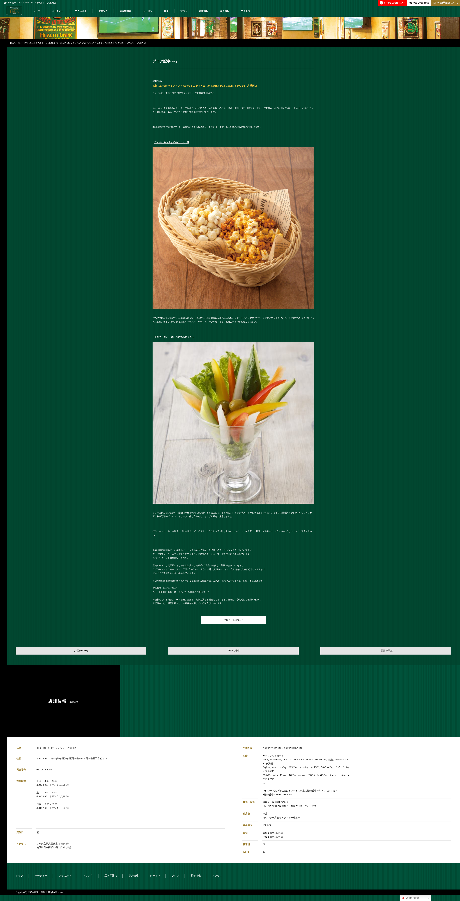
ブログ (183, 11)
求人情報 (224, 11)
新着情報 (203, 11)
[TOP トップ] (14, 12)
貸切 (166, 11)
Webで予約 (234, 650)
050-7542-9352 (170, 588)
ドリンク (103, 11)
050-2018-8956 (421, 2)
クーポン (147, 11)
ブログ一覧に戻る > (233, 620)
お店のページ (81, 650)
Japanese (412, 897)
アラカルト (81, 11)
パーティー (57, 11)
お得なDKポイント (393, 2)
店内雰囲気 (125, 11)
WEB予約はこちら (447, 2)
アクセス (245, 11)
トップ (36, 11)
